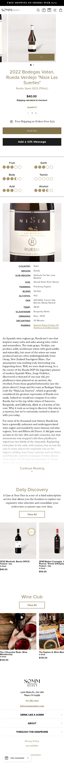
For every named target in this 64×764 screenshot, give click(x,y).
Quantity (32, 107)
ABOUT (32, 723)
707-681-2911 (32, 701)
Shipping (21, 100)
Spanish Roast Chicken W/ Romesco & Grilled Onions (46, 326)
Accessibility (32, 746)
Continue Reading (32, 468)
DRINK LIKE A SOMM (32, 715)
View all (32, 514)
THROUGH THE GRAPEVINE (32, 732)
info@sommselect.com (32, 706)
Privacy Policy (32, 741)
